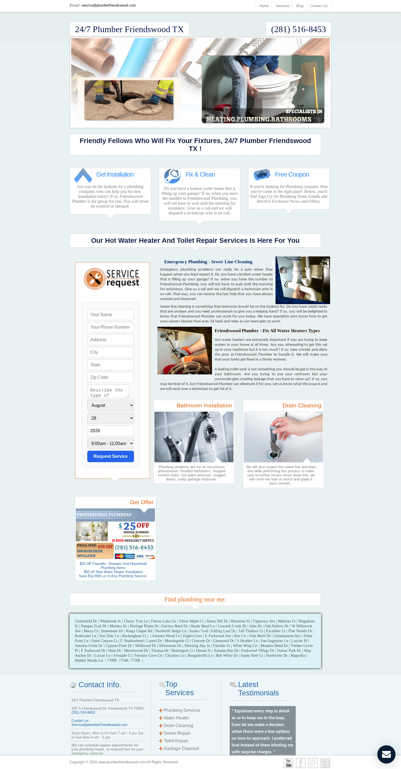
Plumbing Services (182, 710)
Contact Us (319, 6)
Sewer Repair (177, 733)
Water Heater (176, 718)
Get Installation (115, 174)
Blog (299, 6)
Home (264, 6)
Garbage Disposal (181, 748)
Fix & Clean (200, 174)
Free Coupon (292, 174)
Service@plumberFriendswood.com (99, 725)
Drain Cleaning (178, 725)
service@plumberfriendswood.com (109, 5)
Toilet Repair (176, 740)
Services (282, 6)
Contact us (80, 721)
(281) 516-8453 (83, 712)
